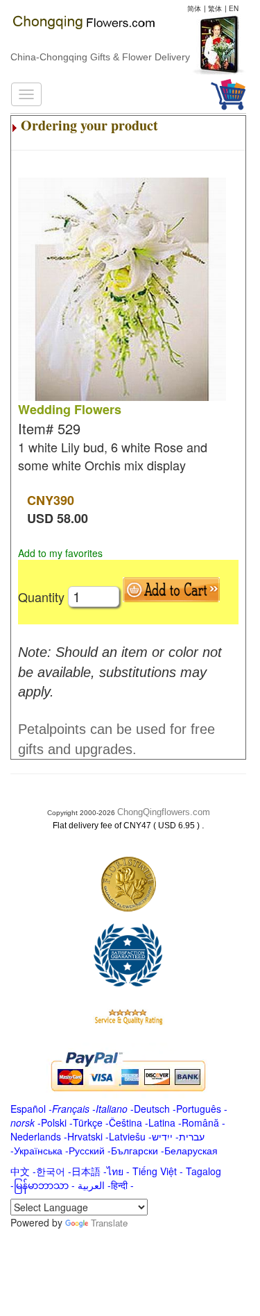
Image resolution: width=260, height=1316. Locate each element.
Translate (109, 1222)
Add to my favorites (60, 553)
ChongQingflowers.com (163, 812)
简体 (194, 8)
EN (234, 8)
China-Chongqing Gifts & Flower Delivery (100, 56)
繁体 (215, 8)
